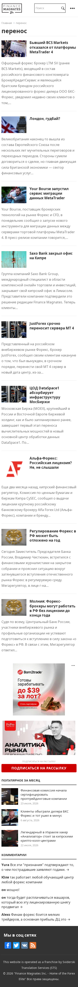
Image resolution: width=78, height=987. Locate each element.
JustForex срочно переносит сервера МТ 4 (52, 325)
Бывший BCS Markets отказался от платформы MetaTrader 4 (53, 47)
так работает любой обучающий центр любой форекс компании (37, 879)
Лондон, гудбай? (45, 118)
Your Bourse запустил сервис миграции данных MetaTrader (49, 193)
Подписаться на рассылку (39, 768)
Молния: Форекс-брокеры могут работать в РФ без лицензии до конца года (52, 608)
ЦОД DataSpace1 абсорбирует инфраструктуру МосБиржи (45, 395)
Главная (6, 23)
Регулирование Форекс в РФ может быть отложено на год (53, 536)
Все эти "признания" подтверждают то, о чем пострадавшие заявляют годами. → (37, 867)
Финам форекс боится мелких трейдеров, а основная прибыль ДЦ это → (35, 916)
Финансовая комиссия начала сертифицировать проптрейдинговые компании (44, 794)
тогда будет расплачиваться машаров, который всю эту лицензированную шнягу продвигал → (35, 902)
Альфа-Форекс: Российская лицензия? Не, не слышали (51, 463)
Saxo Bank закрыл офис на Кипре (51, 255)
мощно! (13, 889)
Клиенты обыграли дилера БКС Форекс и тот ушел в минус (44, 813)
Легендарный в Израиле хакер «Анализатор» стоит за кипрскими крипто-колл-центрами (47, 836)
